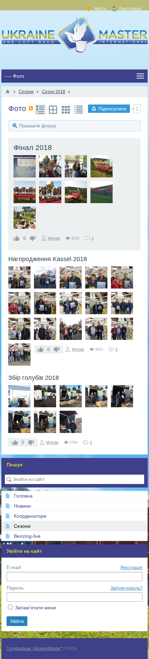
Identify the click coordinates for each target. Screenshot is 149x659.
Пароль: (16, 588)
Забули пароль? (126, 588)
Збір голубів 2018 (33, 377)
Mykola (54, 238)
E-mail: (14, 567)
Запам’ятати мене (35, 607)
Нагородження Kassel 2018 (47, 259)
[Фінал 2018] (25, 166)
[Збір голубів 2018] (19, 396)
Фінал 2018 (33, 147)
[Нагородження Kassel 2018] (19, 277)
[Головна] (7, 91)
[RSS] (31, 108)
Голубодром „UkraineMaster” (34, 648)
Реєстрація (131, 567)
